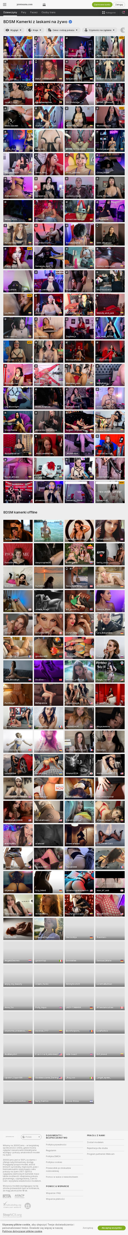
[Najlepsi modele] (44, 4)
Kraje (35, 30)
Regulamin (51, 1150)
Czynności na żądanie (100, 30)
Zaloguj (119, 4)
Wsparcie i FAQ (53, 1193)
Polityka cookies (54, 1162)
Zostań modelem (95, 1142)
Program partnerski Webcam (100, 1154)
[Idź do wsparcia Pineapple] (28, 1206)
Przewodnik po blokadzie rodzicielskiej (58, 1169)
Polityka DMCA (53, 1156)
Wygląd (14, 30)
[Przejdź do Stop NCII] (12, 1215)
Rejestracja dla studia (97, 1148)
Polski (29, 1137)
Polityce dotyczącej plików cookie (22, 1231)
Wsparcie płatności (55, 1199)
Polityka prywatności (56, 1145)
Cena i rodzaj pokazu (63, 30)
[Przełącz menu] (4, 4)
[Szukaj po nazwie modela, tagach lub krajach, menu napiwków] (123, 12)
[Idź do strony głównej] (24, 4)
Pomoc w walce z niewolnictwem (62, 1177)
